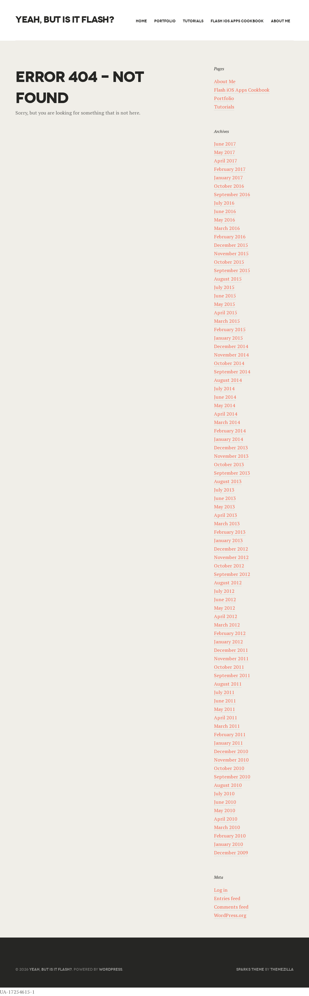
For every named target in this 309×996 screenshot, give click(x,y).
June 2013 (225, 498)
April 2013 (225, 515)
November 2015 (231, 253)
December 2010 (231, 751)
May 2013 (224, 506)
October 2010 (229, 768)
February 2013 (230, 532)
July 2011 (224, 692)
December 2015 (231, 245)
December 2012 (231, 548)
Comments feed (231, 906)
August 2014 (228, 380)
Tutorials (193, 21)
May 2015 (224, 304)
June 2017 (225, 143)
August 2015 (228, 278)
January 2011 (228, 743)
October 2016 (229, 186)
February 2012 (230, 633)
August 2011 (228, 683)
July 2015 (224, 287)
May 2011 (224, 709)
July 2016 (224, 203)
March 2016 (227, 228)
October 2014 (229, 363)
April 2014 (225, 413)
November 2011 (231, 658)
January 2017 (228, 177)
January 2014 (228, 439)
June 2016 (225, 211)
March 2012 (227, 624)
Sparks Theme (250, 969)
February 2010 (230, 835)
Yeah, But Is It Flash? (64, 19)
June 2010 (225, 802)
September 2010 (232, 776)
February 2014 (230, 430)
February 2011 (230, 734)
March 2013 (227, 523)
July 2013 (224, 489)
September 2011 (232, 675)
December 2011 (231, 650)
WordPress (110, 969)
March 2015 (227, 321)
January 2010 (228, 844)
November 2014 (231, 354)
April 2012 (225, 616)
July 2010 (224, 793)
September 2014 (232, 371)
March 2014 (227, 422)
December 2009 (231, 852)
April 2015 (225, 312)
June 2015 (225, 295)
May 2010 (224, 810)
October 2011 (229, 667)
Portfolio (165, 21)
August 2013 (228, 481)
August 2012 (228, 582)
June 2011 (225, 700)
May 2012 (224, 608)
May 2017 (224, 152)
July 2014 (224, 388)
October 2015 (229, 262)
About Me (280, 21)
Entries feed (227, 898)
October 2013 (229, 464)
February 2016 (230, 236)
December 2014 (231, 346)
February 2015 (230, 329)
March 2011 (227, 726)
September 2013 (232, 473)
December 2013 (231, 447)
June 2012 (225, 599)
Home (141, 21)
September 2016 (232, 194)
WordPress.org (230, 915)
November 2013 (231, 456)
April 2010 (225, 818)
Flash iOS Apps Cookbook (237, 21)
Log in (221, 890)
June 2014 (225, 397)
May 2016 (224, 219)
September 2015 (232, 270)
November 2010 (231, 759)
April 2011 (225, 717)
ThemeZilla (282, 969)
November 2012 (231, 557)
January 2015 (228, 338)
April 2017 (225, 160)
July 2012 (224, 591)
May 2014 (224, 405)
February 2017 (230, 169)
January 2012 (228, 641)
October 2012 (229, 565)
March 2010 (227, 827)
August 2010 (228, 785)
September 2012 (232, 574)
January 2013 (228, 540)
